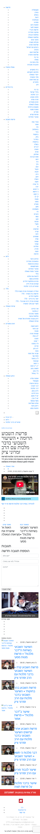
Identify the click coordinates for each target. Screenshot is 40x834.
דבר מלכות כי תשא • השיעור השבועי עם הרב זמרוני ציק (25, 756)
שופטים (35, 236)
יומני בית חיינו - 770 (31, 299)
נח (37, 211)
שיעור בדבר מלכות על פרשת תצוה (25, 784)
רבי (22, 807)
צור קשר (22, 812)
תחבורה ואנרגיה (32, 65)
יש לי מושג (34, 396)
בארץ (36, 12)
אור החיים (34, 309)
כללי (37, 274)
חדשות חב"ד (33, 30)
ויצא (37, 167)
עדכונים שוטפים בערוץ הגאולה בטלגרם (18, 499)
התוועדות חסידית (32, 261)
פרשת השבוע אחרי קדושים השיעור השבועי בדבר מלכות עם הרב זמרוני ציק (25, 735)
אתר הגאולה (10, 466)
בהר (36, 132)
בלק (37, 137)
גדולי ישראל (34, 92)
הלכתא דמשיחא (32, 72)
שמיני (36, 244)
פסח (36, 351)
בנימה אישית (34, 383)
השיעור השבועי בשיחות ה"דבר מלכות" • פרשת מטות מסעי (23, 652)
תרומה (36, 254)
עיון (37, 85)
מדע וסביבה (34, 62)
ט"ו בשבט (35, 343)
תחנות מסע (34, 408)
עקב (37, 219)
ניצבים (36, 214)
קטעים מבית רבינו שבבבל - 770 (27, 301)
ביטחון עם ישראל (32, 47)
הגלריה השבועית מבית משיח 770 (26, 291)
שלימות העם (34, 52)
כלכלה (36, 50)
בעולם (36, 15)
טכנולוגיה (35, 20)
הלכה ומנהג (34, 97)
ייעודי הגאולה (33, 75)
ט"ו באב (35, 371)
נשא (37, 216)
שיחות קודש (34, 114)
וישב (36, 177)
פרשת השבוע (10, 119)
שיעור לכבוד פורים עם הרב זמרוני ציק (25, 771)
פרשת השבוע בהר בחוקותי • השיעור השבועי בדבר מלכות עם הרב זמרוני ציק (25, 694)
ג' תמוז (36, 363)
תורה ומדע (34, 99)
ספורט (36, 22)
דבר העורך (34, 386)
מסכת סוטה (34, 109)
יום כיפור (35, 329)
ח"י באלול (35, 373)
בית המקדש (34, 70)
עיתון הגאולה (10, 376)
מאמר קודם (7, 524)
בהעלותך (35, 129)
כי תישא (35, 192)
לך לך (36, 197)
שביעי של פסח (33, 353)
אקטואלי (35, 381)
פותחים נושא (33, 279)
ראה (36, 234)
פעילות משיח (33, 42)
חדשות (8, 7)
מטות (36, 199)
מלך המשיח (34, 77)
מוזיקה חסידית (33, 32)
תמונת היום (34, 25)
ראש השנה (34, 326)
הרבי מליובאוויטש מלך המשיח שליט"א (20, 616)
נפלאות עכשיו (33, 316)
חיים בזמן (35, 391)
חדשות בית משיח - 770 (30, 294)
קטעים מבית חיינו (32, 284)
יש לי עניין (35, 398)
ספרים (36, 112)
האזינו (36, 149)
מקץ (37, 207)
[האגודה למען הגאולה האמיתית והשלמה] (20, 801)
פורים (36, 346)
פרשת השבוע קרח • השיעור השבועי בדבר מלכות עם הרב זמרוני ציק (26, 672)
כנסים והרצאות (33, 264)
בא (37, 127)
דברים (36, 147)
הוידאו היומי (34, 259)
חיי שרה (35, 184)
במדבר (35, 139)
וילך (37, 164)
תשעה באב (34, 368)
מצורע (36, 204)
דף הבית (9, 417)
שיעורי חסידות (33, 117)
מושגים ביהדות (33, 107)
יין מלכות (35, 311)
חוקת (36, 182)
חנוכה (36, 338)
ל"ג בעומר (34, 358)
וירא (37, 174)
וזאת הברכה (34, 157)
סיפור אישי (34, 40)
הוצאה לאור (34, 27)
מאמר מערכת (33, 314)
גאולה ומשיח (10, 67)
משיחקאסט (34, 266)
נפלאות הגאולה (33, 37)
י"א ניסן (35, 348)
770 (7, 289)
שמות (36, 241)
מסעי (36, 202)
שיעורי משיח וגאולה (31, 271)
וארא (36, 152)
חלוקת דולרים (33, 296)
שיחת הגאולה (10, 306)
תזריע (36, 249)
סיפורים (35, 82)
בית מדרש (9, 87)
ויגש (37, 159)
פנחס (36, 221)
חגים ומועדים (33, 102)
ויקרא (36, 172)
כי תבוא (35, 189)
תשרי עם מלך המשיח (30, 304)
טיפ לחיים (35, 393)
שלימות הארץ (33, 45)
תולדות (36, 246)
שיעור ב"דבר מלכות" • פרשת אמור (23, 715)
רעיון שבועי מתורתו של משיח (28, 319)
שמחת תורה (34, 334)
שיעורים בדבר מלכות (31, 286)
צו (37, 226)
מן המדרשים (34, 80)
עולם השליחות (33, 403)
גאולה (36, 60)
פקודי (36, 224)
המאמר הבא (24, 524)
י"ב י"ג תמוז (34, 366)
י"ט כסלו (35, 336)
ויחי (37, 162)
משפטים (35, 209)
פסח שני (35, 356)
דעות (36, 17)
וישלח (36, 179)
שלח (36, 239)
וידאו (7, 256)
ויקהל (36, 169)
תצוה (36, 251)
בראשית (35, 142)
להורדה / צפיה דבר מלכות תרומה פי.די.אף (18, 504)
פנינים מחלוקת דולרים (30, 281)
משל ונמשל (34, 401)
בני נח (36, 57)
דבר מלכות (34, 94)
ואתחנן (36, 154)
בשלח (36, 144)
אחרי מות (35, 122)
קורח (36, 231)
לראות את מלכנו (32, 276)
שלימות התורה (33, 55)
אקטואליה (35, 10)
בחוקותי (35, 134)
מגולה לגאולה (33, 104)
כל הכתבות (22, 810)
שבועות (35, 361)
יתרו (37, 187)
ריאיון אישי (34, 406)
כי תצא (36, 194)
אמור (36, 124)
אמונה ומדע (34, 378)
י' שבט (36, 341)
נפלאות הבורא (33, 35)
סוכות (36, 331)
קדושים (35, 229)
